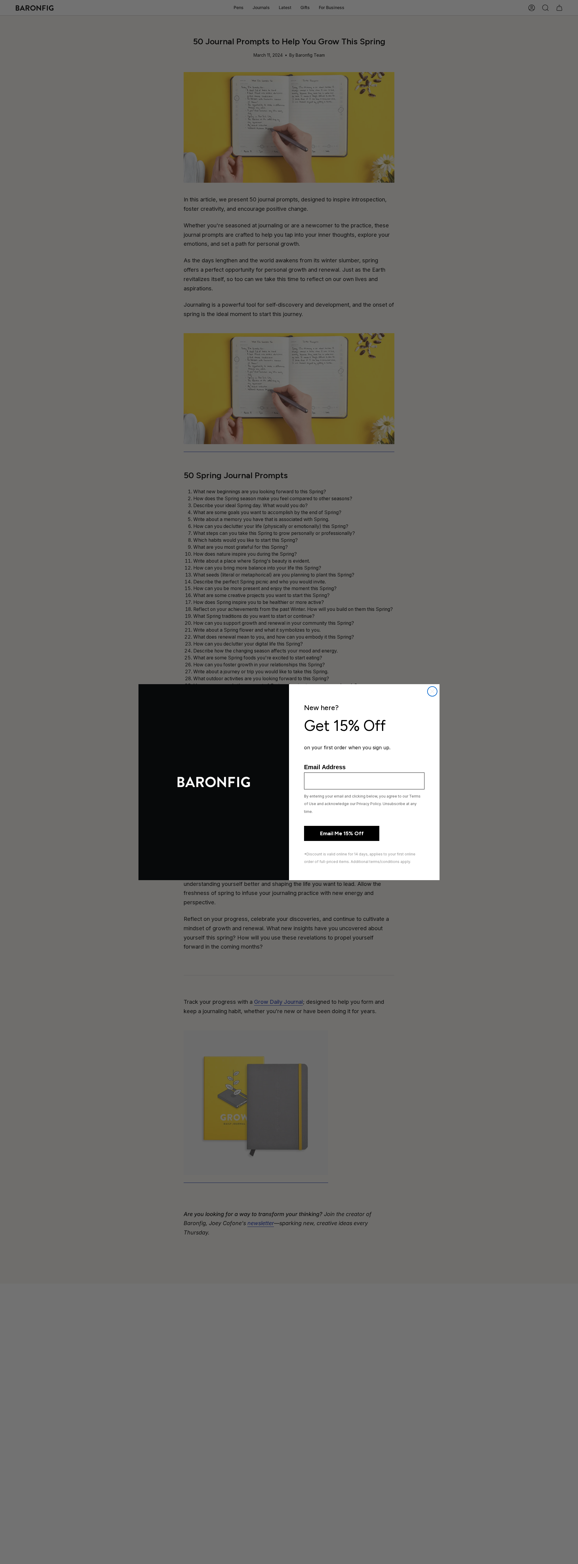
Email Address (325, 767)
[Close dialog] (432, 691)
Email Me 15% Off (342, 833)
